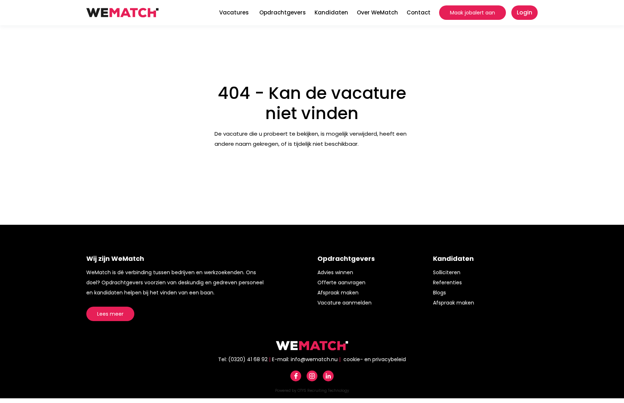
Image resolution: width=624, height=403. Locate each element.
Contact (418, 12)
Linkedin (328, 376)
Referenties (447, 282)
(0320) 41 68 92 (248, 359)
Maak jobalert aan (472, 12)
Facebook (295, 376)
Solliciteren (446, 272)
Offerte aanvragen (341, 282)
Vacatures (234, 12)
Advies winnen (335, 272)
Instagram (312, 376)
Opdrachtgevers (282, 12)
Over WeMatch (377, 12)
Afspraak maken (338, 292)
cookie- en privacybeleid (374, 359)
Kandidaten (331, 12)
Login (524, 12)
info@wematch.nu (314, 359)
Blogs (439, 292)
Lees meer (110, 313)
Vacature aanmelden (344, 302)
